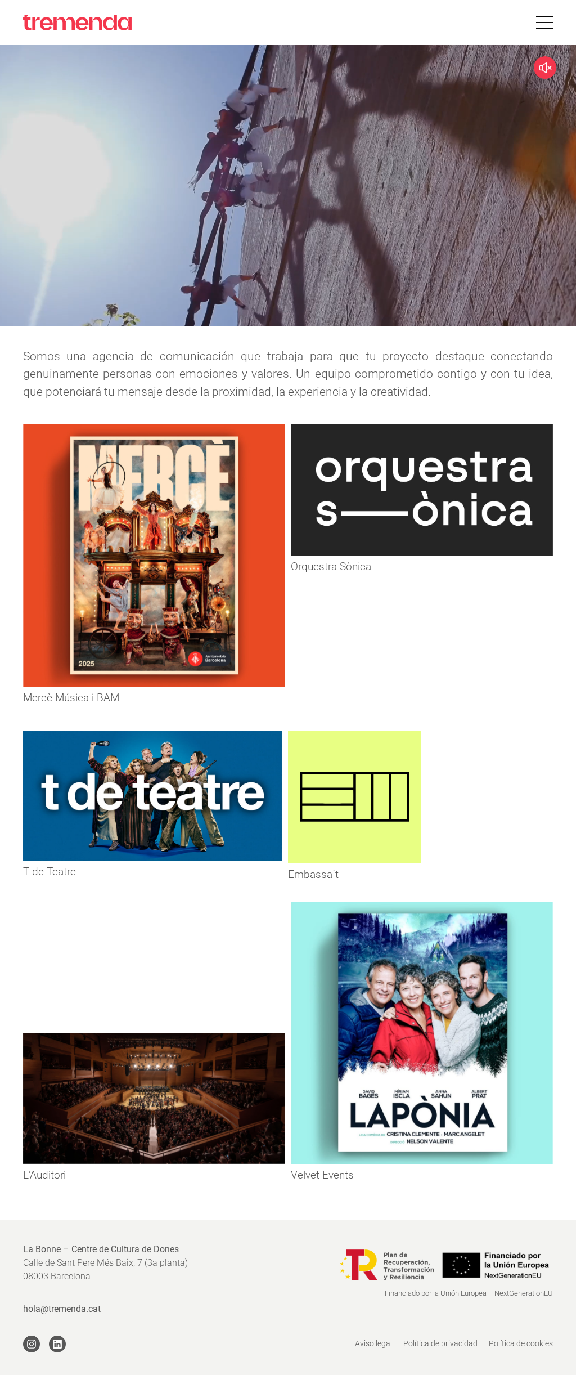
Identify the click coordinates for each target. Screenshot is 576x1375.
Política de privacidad (440, 1343)
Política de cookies (521, 1343)
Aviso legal (373, 1343)
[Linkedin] (57, 1344)
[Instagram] (31, 1344)
